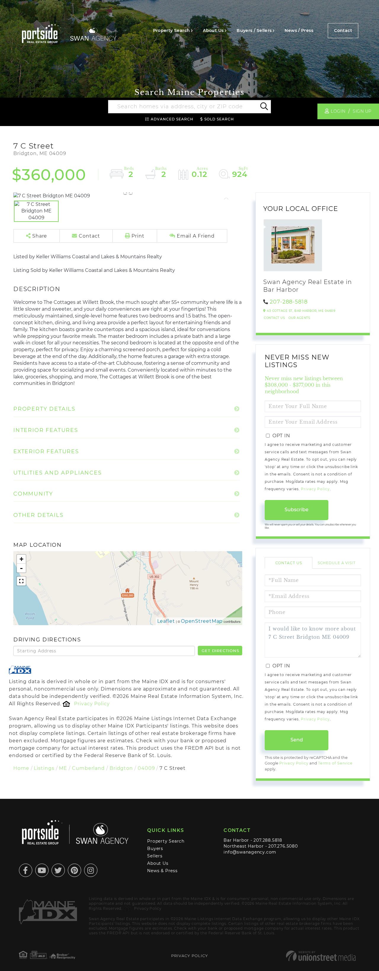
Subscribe (297, 509)
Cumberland (88, 768)
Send (296, 740)
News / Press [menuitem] (299, 30)
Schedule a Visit (337, 563)
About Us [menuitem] (213, 30)
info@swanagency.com (250, 852)
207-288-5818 (289, 302)
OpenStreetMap (202, 621)
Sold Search (219, 119)
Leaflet (166, 621)
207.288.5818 (267, 840)
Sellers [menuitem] (155, 856)
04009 (146, 768)
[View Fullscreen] (21, 581)
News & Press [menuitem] (162, 870)
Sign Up (362, 111)
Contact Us (274, 318)
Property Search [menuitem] (171, 30)
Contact (343, 30)
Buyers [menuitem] (155, 848)
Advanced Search (172, 119)
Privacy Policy (92, 704)
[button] (263, 107)
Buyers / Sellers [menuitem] (254, 30)
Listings (44, 768)
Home (21, 768)
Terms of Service (335, 763)
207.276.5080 (283, 846)
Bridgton (121, 768)
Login (338, 111)
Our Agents (299, 318)
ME (63, 768)
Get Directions (220, 650)
